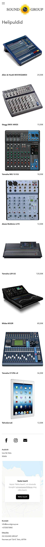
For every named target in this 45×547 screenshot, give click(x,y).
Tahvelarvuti (7, 423)
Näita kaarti (22, 497)
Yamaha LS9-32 (9, 274)
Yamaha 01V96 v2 (10, 373)
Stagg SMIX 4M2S (10, 124)
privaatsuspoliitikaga (24, 487)
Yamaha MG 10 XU (10, 174)
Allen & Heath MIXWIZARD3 (14, 75)
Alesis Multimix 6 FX (11, 224)
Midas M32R (7, 323)
